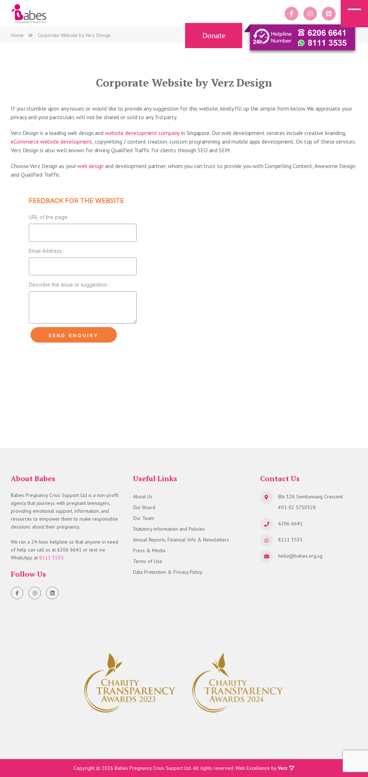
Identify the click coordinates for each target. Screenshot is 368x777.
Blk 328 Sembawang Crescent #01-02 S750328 (310, 502)
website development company (142, 132)
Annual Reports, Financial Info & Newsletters (181, 539)
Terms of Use (147, 561)
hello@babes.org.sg (300, 556)
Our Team (143, 518)
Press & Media (149, 550)
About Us (142, 496)
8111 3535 (51, 557)
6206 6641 (69, 549)
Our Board (144, 507)
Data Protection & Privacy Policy (167, 572)
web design (90, 165)
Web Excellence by (261, 768)
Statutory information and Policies (169, 529)
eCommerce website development (51, 141)
